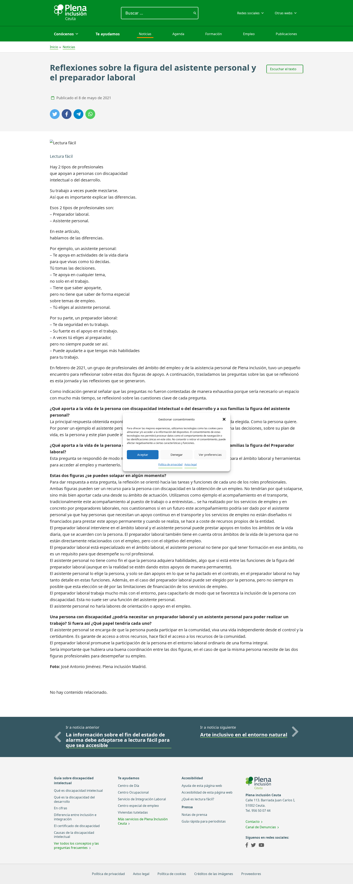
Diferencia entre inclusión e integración (75, 817)
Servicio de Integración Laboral (142, 799)
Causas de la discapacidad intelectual (74, 834)
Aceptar (142, 455)
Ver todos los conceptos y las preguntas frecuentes (76, 845)
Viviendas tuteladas (133, 812)
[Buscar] (195, 13)
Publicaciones (286, 34)
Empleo (249, 34)
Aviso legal (190, 464)
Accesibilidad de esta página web (207, 792)
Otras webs (284, 13)
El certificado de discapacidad (77, 826)
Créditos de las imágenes (213, 874)
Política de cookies (172, 874)
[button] (224, 419)
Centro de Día (128, 785)
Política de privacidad (170, 464)
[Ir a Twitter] (253, 845)
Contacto (253, 821)
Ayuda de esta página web (202, 785)
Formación (213, 34)
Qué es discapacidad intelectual (78, 790)
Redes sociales (248, 13)
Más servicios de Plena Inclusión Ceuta (143, 821)
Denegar (177, 455)
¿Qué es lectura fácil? (198, 799)
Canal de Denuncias (261, 827)
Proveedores (251, 874)
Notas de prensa (194, 814)
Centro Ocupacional (133, 792)
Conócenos (64, 33)
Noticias (145, 34)
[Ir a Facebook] (247, 845)
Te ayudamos (108, 33)
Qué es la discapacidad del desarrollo (74, 799)
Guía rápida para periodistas (204, 821)
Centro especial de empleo (138, 805)
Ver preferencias (210, 455)
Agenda (178, 34)
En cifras (60, 808)
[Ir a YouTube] (261, 845)
